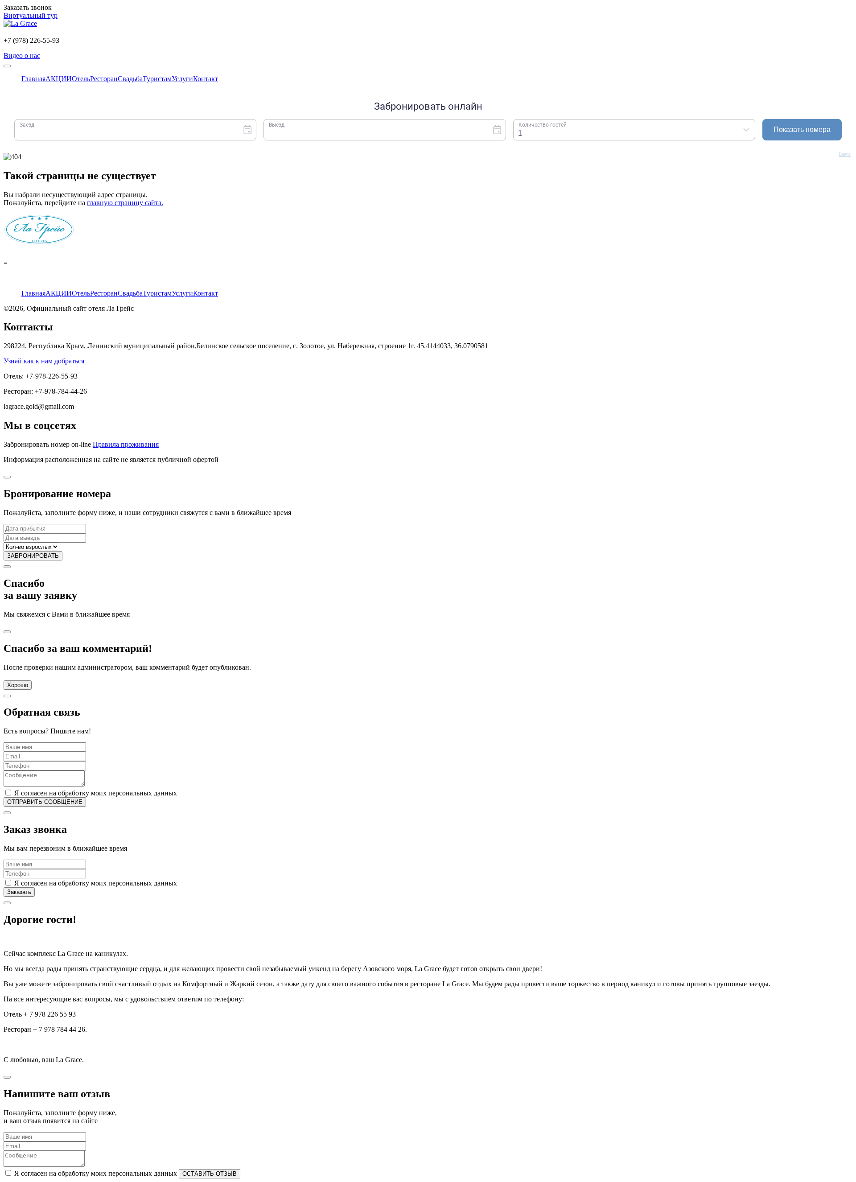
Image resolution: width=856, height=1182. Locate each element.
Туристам (157, 293)
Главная (33, 293)
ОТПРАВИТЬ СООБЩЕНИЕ (44, 802)
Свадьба (130, 293)
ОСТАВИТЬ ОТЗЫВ (209, 1173)
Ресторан (104, 293)
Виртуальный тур (31, 15)
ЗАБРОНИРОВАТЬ (33, 555)
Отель (81, 293)
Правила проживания (126, 444)
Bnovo (845, 154)
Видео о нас (22, 55)
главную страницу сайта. (125, 202)
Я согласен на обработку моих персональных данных (95, 793)
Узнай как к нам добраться (44, 361)
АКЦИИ (58, 293)
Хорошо (17, 685)
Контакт (205, 293)
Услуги (182, 293)
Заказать (19, 892)
